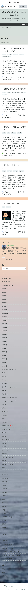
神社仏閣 (9, 171)
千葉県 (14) (4, 320)
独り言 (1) (4, 527)
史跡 (8, 132)
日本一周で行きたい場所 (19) (9, 397)
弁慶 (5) (4, 510)
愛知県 (4, 54)
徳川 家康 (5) (5, 474)
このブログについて (7, 259)
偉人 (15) (4, 436)
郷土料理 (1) (5, 394)
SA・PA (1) (4, 531)
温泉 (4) (4, 404)
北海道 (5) (4, 288)
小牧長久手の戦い (6, 56)
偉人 (3, 207)
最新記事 (5, 541)
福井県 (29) (4, 334)
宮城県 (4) (4, 299)
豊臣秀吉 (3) (5, 478)
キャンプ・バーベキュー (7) (9, 401)
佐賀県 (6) (4, 453)
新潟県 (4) (4, 330)
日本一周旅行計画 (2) (7, 464)
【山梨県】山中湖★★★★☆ (9, 558)
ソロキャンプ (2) (6, 513)
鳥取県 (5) (4, 366)
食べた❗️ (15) (5, 450)
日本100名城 (10, 92)
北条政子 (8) (5, 496)
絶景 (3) (4, 408)
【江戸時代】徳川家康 (10, 204)
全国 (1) (4, 534)
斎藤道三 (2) (5, 524)
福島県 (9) (4, 302)
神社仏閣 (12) (5, 460)
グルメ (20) (4, 380)
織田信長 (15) (5, 446)
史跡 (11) (4, 471)
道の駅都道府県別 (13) (7, 285)
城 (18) (3, 373)
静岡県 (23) (4, 337)
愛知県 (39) (4, 341)
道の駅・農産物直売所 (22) (9, 369)
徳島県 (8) (4, 362)
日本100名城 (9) (6, 439)
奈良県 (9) (4, 352)
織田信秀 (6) (5, 503)
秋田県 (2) (4, 292)
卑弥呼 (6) (4, 443)
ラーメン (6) (5, 418)
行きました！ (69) (6, 429)
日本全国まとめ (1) (6, 278)
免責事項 (4, 572)
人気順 (7, 42)
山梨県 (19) (4, 323)
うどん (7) (4, 415)
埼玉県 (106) (5, 313)
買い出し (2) (5, 411)
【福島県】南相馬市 (7, 544)
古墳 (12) (4, 467)
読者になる (23, 6)
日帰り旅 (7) (5, 506)
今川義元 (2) (5, 520)
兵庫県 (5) (4, 355)
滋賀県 (4, 132)
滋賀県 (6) (4, 344)
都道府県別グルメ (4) (7, 457)
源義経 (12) (4, 488)
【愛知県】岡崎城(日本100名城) (14, 89)
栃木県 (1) (4, 306)
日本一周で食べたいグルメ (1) (9, 387)
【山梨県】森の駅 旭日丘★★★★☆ (11, 555)
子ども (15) (4, 383)
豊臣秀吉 (9, 54)
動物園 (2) (4, 422)
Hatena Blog (12, 589)
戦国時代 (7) (5, 499)
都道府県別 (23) (6, 281)
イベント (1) (5, 485)
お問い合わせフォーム (7, 576)
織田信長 (4, 94)
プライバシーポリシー (7, 569)
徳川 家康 (16, 54)
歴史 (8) (4, 432)
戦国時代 (21, 54)
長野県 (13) (4, 327)
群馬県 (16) (4, 309)
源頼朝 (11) (4, 492)
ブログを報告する (20, 589)
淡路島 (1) (4, 481)
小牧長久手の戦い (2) (7, 517)
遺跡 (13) (4, 376)
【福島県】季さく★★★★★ (9, 548)
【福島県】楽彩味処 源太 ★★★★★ (12, 551)
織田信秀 (23, 92)
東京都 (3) (4, 316)
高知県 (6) (4, 359)
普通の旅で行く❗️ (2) (7, 425)
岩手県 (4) (4, 295)
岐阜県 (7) (4, 348)
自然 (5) (4, 390)
